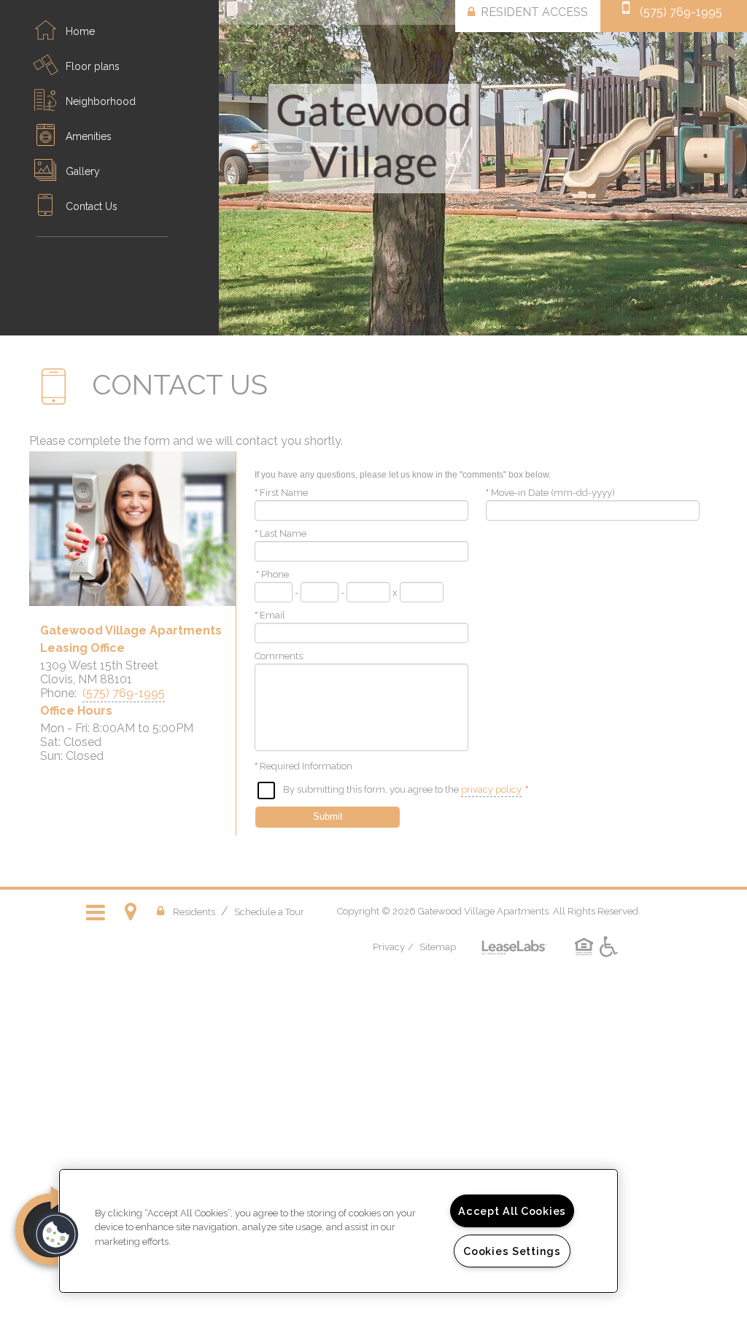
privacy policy (491, 789)
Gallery (83, 171)
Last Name (280, 533)
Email (270, 615)
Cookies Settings (512, 1251)
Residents (194, 911)
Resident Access (534, 12)
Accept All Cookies (512, 1211)
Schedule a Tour (269, 911)
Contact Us (91, 206)
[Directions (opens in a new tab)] (133, 911)
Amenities (89, 136)
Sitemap (437, 946)
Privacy (389, 946)
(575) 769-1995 (681, 12)
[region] (338, 1231)
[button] (56, 1234)
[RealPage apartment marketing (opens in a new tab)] (514, 937)
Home (80, 31)
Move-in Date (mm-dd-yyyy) (550, 492)
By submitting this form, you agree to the (371, 789)
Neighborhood (101, 101)
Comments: (280, 655)
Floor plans (93, 66)
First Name (281, 492)
